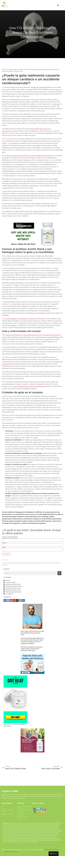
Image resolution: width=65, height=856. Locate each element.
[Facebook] (5, 600)
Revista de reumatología (40, 87)
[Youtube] (11, 600)
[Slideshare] (23, 600)
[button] (58, 5)
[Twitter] (8, 600)
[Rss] (20, 600)
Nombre (4, 542)
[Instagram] (17, 600)
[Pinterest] (14, 600)
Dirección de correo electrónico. (10, 538)
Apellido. (4, 547)
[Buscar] (59, 573)
